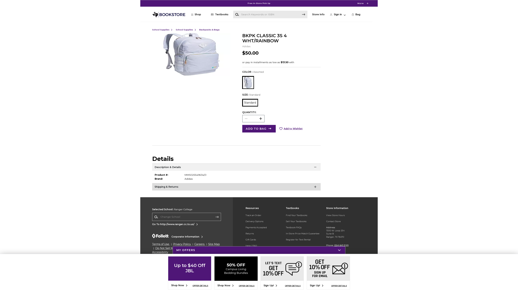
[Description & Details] (236, 167)
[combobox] (186, 217)
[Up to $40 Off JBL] (189, 278)
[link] (355, 14)
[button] (259, 3)
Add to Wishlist (293, 128)
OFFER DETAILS (200, 285)
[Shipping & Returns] (236, 186)
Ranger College (172, 209)
